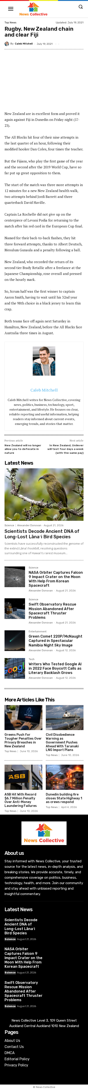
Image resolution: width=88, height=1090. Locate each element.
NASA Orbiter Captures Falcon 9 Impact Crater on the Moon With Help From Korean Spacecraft (56, 579)
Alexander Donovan (29, 525)
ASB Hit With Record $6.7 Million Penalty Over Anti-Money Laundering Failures (21, 800)
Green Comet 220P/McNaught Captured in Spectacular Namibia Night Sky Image (55, 640)
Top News (10, 22)
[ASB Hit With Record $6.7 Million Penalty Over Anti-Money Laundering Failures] (23, 777)
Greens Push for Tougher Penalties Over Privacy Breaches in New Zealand (23, 740)
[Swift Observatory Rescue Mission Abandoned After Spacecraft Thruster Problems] (15, 608)
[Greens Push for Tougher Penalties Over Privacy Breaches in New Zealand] (23, 717)
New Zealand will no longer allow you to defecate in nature (23, 449)
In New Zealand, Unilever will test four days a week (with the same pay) (65, 449)
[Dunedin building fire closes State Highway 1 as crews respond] (65, 777)
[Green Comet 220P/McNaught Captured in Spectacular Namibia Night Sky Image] (15, 640)
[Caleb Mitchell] (7, 44)
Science (9, 525)
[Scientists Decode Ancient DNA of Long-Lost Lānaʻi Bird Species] (44, 494)
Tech (32, 659)
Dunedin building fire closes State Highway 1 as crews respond (64, 798)
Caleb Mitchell (24, 43)
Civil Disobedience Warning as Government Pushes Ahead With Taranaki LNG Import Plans (62, 742)
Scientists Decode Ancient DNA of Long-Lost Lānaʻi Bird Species (42, 534)
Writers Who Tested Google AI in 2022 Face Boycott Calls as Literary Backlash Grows (55, 668)
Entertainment (37, 631)
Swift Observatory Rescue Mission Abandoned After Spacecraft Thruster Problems (52, 611)
